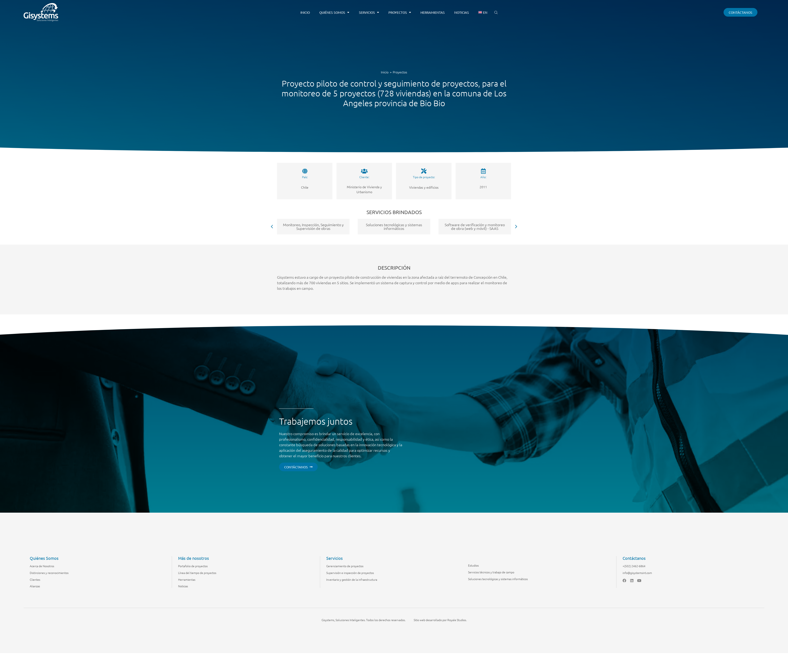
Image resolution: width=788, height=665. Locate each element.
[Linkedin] (632, 580)
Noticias (461, 12)
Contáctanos (634, 558)
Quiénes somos (332, 12)
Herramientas (432, 12)
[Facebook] (624, 580)
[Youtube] (639, 580)
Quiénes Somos (44, 558)
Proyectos (397, 12)
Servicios (367, 12)
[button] (516, 226)
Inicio (305, 12)
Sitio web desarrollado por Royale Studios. (440, 620)
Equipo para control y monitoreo (313, 226)
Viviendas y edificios (424, 187)
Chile (304, 187)
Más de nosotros (193, 558)
